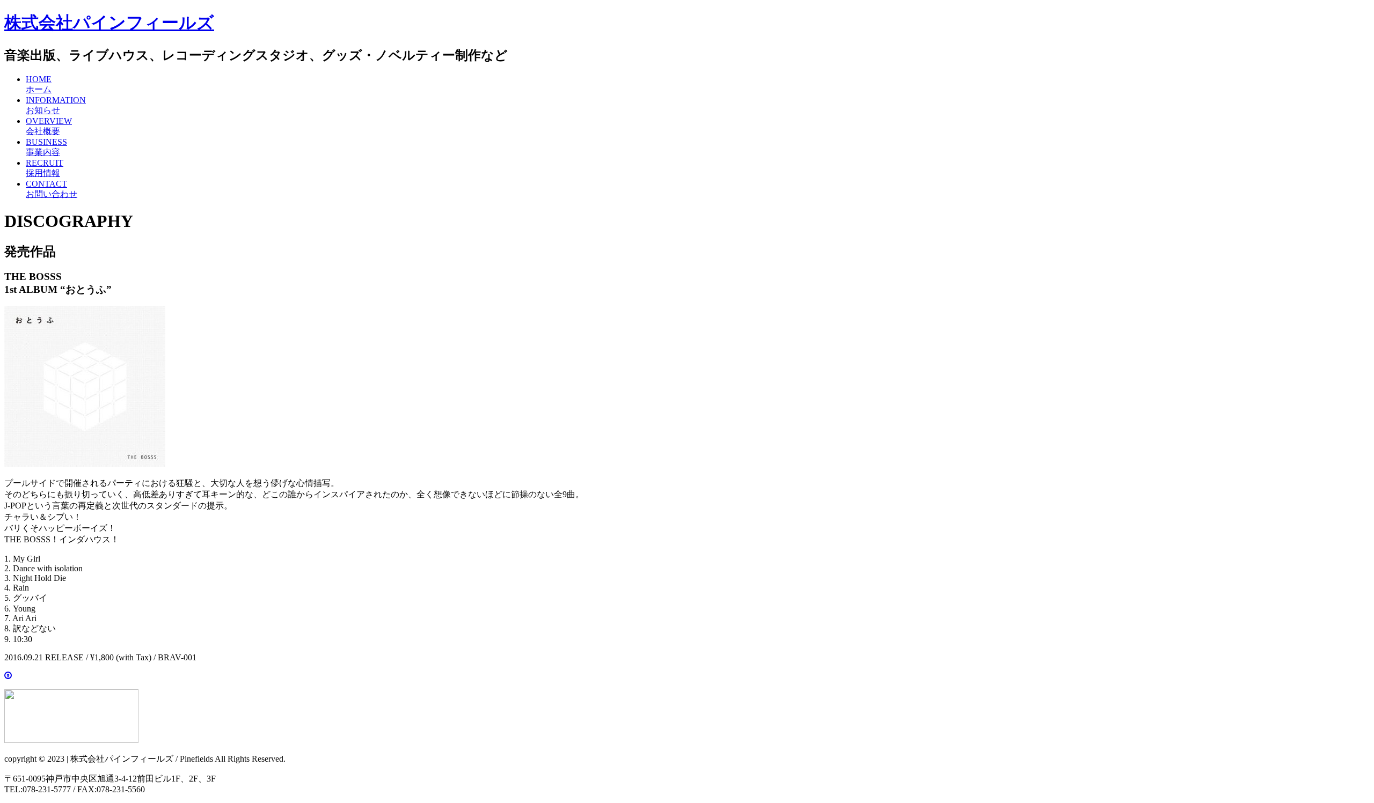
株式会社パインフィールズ (109, 22)
